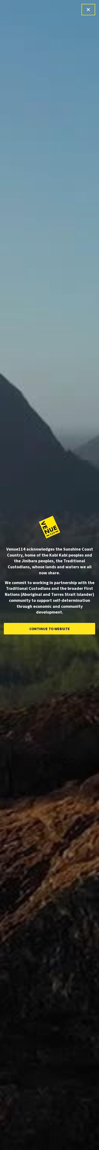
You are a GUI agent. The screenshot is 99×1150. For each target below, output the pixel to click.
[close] (88, 9)
